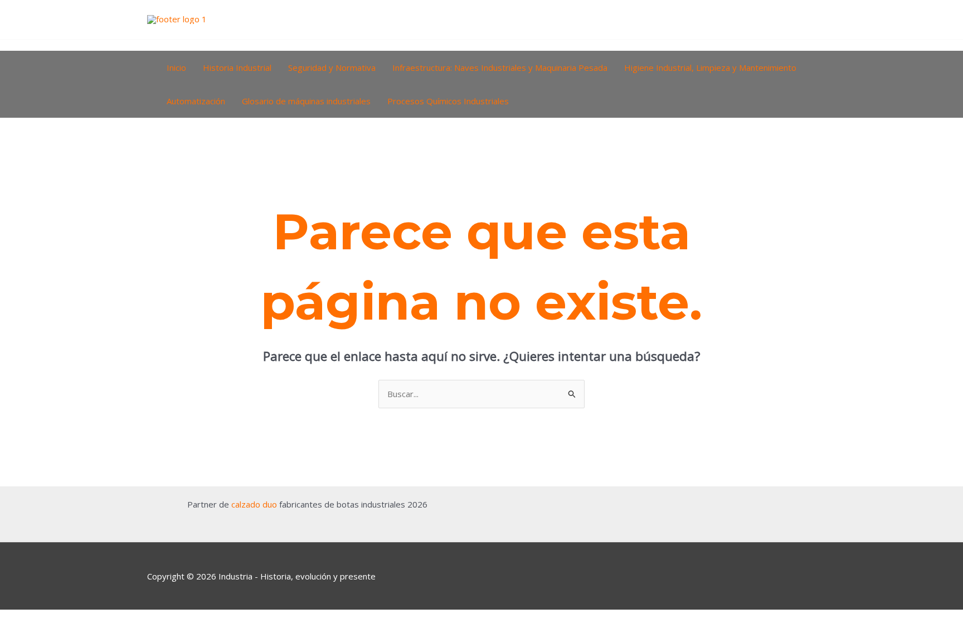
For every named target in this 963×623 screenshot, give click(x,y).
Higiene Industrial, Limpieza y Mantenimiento (710, 67)
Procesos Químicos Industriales (448, 101)
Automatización (196, 101)
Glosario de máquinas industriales (306, 101)
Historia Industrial (237, 67)
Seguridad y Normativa (332, 67)
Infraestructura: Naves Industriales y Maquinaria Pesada (499, 67)
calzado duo (254, 504)
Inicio (176, 67)
